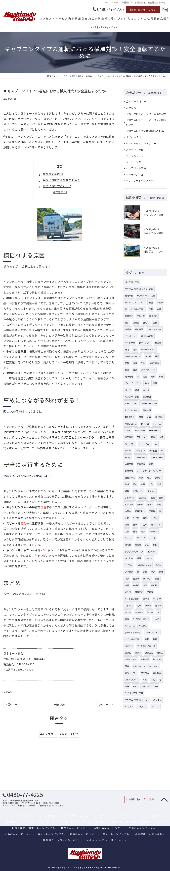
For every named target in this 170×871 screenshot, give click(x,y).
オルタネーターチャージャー (146, 666)
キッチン (153, 531)
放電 (161, 497)
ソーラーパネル (135, 174)
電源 (143, 531)
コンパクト (152, 551)
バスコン (129, 706)
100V (135, 686)
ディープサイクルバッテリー (142, 180)
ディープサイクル (133, 383)
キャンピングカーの (146, 645)
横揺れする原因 (53, 174)
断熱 (127, 369)
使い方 (138, 652)
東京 (141, 477)
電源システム (131, 423)
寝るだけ (147, 410)
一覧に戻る (59, 704)
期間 (155, 639)
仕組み (160, 652)
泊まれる (129, 558)
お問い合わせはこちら (143, 9)
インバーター (131, 336)
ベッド (153, 538)
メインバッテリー (136, 156)
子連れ (150, 592)
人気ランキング (154, 329)
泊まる (150, 612)
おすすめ (145, 423)
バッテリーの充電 (136, 168)
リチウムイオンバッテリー (141, 143)
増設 (137, 390)
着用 (135, 531)
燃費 (161, 571)
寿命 (147, 383)
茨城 (127, 484)
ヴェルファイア (132, 679)
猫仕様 (154, 585)
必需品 (136, 322)
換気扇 (138, 544)
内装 (159, 309)
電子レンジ (156, 524)
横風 (153, 437)
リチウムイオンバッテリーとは (139, 288)
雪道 (135, 363)
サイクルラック (132, 410)
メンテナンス (133, 162)
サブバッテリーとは (146, 295)
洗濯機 (128, 329)
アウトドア (140, 450)
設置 (141, 416)
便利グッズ (130, 477)
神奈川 (158, 477)
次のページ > (106, 704)
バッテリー (130, 443)
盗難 (127, 491)
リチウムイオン (152, 632)
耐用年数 (129, 295)
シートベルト (145, 443)
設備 (135, 369)
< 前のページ (13, 704)
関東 (127, 666)
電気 (145, 517)
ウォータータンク (149, 403)
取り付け (157, 659)
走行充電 (129, 376)
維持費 (128, 544)
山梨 (151, 484)
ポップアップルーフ (134, 551)
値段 (127, 686)
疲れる (140, 504)
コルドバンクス (144, 565)
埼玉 (149, 477)
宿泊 (145, 585)
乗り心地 (153, 315)
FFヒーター (142, 437)
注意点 (128, 511)
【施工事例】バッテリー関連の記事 (146, 114)
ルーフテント (131, 403)
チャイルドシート (133, 632)
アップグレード (148, 369)
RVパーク (141, 538)
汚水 (147, 544)
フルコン (155, 706)
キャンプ (157, 598)
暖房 (155, 383)
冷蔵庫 (160, 302)
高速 (153, 571)
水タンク (129, 504)
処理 (155, 544)
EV (162, 450)
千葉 (159, 484)
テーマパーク (157, 457)
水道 (149, 416)
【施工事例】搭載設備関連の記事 (145, 131)
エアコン (143, 497)
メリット (151, 491)
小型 (145, 679)
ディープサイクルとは (135, 302)
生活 (143, 363)
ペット (128, 430)
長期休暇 (129, 470)
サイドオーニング (141, 619)
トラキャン (138, 491)
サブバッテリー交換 (134, 693)
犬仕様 (128, 592)
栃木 (135, 484)
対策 (161, 437)
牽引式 (136, 585)
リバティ (149, 558)
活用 (151, 464)
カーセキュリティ (133, 356)
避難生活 (129, 315)
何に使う (129, 645)
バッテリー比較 (132, 396)
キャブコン (142, 706)
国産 (153, 679)
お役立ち (7, 691)
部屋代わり (140, 511)
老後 (151, 302)
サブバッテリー (135, 137)
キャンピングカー (150, 686)
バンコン (157, 699)
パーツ (128, 390)
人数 (127, 517)
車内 (127, 619)
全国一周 (141, 315)
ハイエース (130, 625)
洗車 (153, 376)
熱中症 (128, 457)
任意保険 (141, 464)
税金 (145, 376)
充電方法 (149, 652)
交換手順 (145, 659)
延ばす (150, 504)
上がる (156, 619)
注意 (127, 531)
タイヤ (128, 450)
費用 (127, 349)
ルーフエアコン (132, 598)
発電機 (152, 511)
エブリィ (129, 565)
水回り (146, 390)
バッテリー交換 (135, 149)
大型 (157, 578)
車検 (147, 639)
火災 (153, 497)
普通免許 (147, 396)
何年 (139, 605)
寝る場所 (159, 416)
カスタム (143, 625)
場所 (139, 558)
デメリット (130, 497)
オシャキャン (141, 457)
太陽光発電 (154, 363)
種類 (127, 524)
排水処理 (139, 329)
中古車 (144, 524)
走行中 (158, 565)
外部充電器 (140, 430)
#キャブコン (48, 734)
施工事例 (129, 437)
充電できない (131, 659)
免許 (127, 322)
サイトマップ (119, 840)
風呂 (157, 356)
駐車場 (158, 342)
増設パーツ (154, 430)
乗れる (148, 605)
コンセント (130, 416)
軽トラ (158, 605)
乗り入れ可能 (147, 336)
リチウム (145, 672)
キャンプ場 (130, 342)
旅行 (159, 504)
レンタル (157, 423)
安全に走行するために (57, 186)
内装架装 (129, 464)
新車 (135, 524)
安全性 (128, 652)
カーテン (147, 578)
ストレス (129, 605)
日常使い (139, 592)
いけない (129, 571)
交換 (151, 309)
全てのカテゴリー (136, 101)
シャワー (129, 538)
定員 (127, 363)
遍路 (155, 322)
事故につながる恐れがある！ (61, 180)
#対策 (74, 734)
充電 (145, 571)
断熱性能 (153, 450)
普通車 (136, 578)
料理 (161, 376)
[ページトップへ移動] (164, 799)
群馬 (143, 484)
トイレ (154, 517)
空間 (127, 585)
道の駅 (148, 356)
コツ (127, 578)
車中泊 (146, 598)
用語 (135, 349)
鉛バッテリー (131, 672)
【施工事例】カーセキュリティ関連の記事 (146, 122)
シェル (128, 612)
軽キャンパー (145, 342)
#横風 (63, 734)
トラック (139, 612)
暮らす (146, 322)
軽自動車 (157, 672)
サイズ (136, 517)
